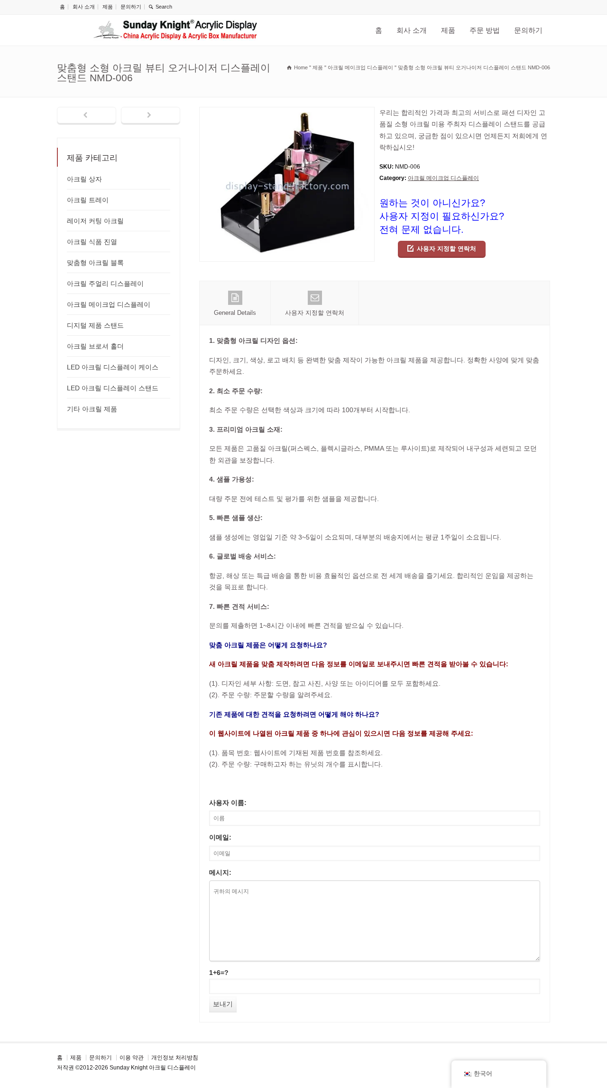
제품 (107, 6)
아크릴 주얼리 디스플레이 (105, 283)
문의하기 (130, 6)
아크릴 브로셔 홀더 (95, 346)
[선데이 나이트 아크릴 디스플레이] (175, 30)
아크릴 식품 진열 (92, 242)
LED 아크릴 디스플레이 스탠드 (112, 388)
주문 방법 (484, 30)
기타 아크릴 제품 (92, 409)
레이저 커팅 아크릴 (95, 221)
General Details (235, 312)
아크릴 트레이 (88, 200)
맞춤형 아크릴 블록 (95, 262)
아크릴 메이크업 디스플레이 (443, 178)
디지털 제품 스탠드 (95, 325)
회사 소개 (84, 6)
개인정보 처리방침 (174, 1057)
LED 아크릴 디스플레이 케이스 (112, 367)
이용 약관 (132, 1057)
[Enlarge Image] (287, 112)
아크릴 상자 (84, 179)
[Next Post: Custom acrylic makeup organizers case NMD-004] (150, 116)
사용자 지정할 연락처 (446, 248)
